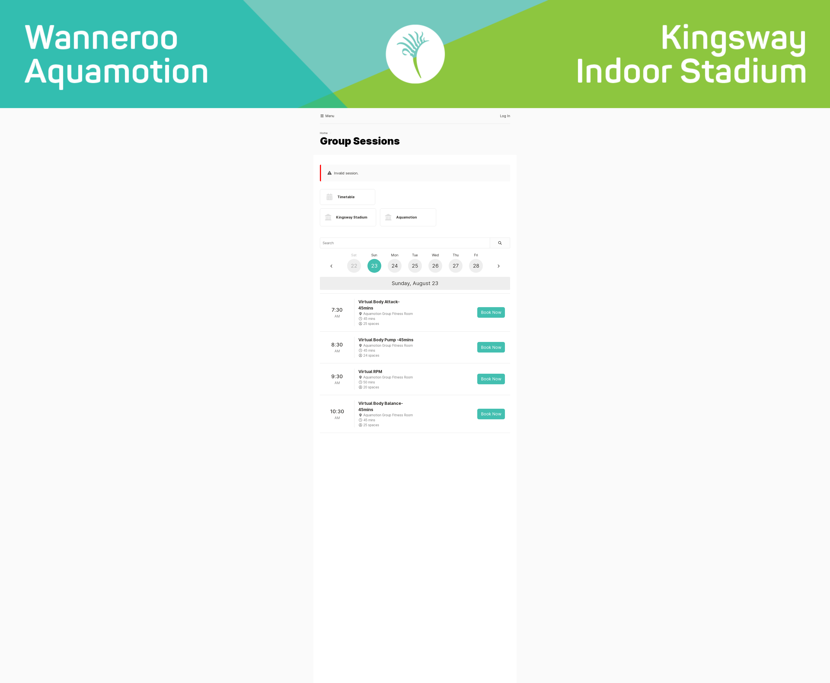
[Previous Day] (331, 266)
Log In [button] (505, 116)
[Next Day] (498, 266)
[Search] (500, 243)
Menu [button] (329, 116)
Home (324, 133)
